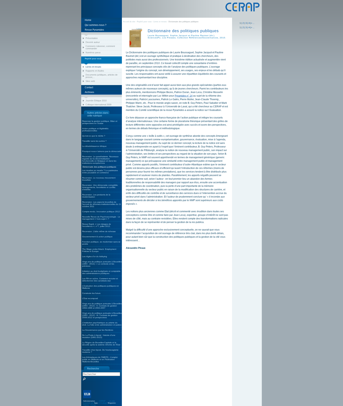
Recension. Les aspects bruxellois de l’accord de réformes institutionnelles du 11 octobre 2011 (101, 204)
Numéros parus (93, 52)
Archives (89, 92)
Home (88, 20)
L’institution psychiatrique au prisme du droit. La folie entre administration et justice (101, 324)
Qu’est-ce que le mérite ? (93, 136)
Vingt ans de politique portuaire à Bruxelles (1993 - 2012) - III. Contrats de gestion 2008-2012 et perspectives (102, 315)
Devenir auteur (93, 42)
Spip (96, 403)
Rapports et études (95, 71)
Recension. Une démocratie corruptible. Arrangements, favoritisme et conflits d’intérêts (100, 187)
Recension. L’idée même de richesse (99, 231)
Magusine (112, 403)
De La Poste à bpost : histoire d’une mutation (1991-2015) (98, 336)
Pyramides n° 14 (184, 95)
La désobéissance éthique (94, 146)
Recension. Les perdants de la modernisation (96, 196)
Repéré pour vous (144, 22)
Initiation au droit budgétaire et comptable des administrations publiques (101, 272)
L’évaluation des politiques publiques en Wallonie (100, 287)
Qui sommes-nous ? (95, 25)
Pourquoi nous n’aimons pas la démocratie (101, 151)
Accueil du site (129, 22)
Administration (89, 401)
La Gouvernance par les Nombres (97, 330)
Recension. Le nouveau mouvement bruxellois (99, 179)
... (253, 23)
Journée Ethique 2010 (96, 100)
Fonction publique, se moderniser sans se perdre (101, 243)
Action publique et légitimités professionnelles (95, 129)
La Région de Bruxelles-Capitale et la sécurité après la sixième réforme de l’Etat (101, 343)
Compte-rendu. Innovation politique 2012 (101, 211)
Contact (89, 87)
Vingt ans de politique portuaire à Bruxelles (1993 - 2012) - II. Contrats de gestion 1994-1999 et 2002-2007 (102, 305)
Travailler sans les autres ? (94, 141)
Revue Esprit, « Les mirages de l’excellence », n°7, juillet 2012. (96, 225)
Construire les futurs (91, 293)
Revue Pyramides (94, 29)
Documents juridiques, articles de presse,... (102, 76)
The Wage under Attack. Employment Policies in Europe (99, 250)
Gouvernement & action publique (97, 236)
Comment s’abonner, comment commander (100, 47)
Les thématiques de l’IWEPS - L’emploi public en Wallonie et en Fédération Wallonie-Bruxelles (100, 359)
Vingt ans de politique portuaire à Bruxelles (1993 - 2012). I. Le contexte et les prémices (102, 264)
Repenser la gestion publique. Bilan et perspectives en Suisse (99, 122)
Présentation (92, 38)
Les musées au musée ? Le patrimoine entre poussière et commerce (100, 171)
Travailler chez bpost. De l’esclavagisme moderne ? (100, 351)
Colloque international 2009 (98, 104)
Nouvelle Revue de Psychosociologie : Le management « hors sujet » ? (101, 218)
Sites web (90, 81)
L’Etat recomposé (90, 298)
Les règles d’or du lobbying (94, 256)
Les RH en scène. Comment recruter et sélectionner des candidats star (100, 279)
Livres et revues (93, 67)
